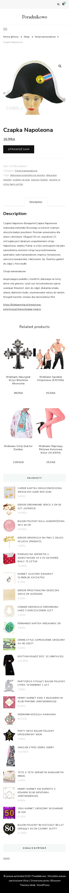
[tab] (35, 202)
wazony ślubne (39, 180)
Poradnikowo (34, 17)
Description (35, 202)
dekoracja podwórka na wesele (27, 175)
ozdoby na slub (21, 180)
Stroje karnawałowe (26, 171)
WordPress (43, 885)
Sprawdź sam (18, 149)
